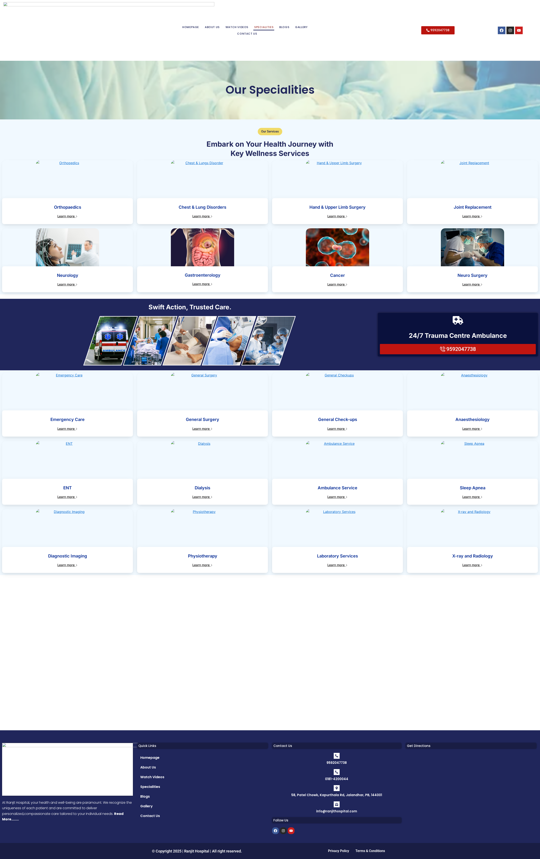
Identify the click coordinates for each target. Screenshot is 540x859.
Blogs (284, 27)
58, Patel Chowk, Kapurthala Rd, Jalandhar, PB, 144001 (336, 795)
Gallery (301, 27)
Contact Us (247, 34)
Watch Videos (236, 27)
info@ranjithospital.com (336, 811)
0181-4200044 (336, 779)
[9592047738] (337, 756)
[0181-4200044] (337, 772)
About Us (212, 27)
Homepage (190, 27)
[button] (270, 131)
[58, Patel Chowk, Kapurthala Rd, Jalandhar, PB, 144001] (337, 788)
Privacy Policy (338, 851)
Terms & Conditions (370, 851)
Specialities (263, 27)
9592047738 (337, 762)
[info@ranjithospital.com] (337, 804)
